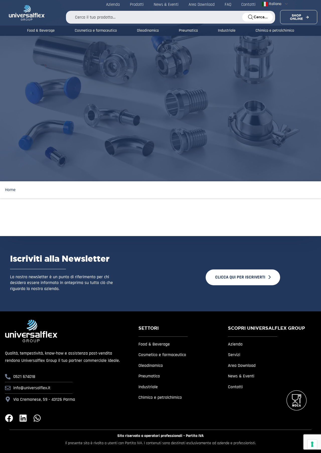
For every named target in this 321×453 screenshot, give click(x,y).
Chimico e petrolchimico (275, 30)
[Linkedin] (23, 418)
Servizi (234, 355)
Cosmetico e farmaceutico (96, 30)
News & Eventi (241, 376)
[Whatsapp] (37, 418)
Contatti (235, 387)
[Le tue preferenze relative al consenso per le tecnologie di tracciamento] (312, 444)
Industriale (226, 30)
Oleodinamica (148, 30)
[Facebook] (9, 418)
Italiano (274, 4)
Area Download (242, 365)
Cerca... (261, 17)
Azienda (235, 344)
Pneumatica (188, 30)
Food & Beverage (41, 30)
